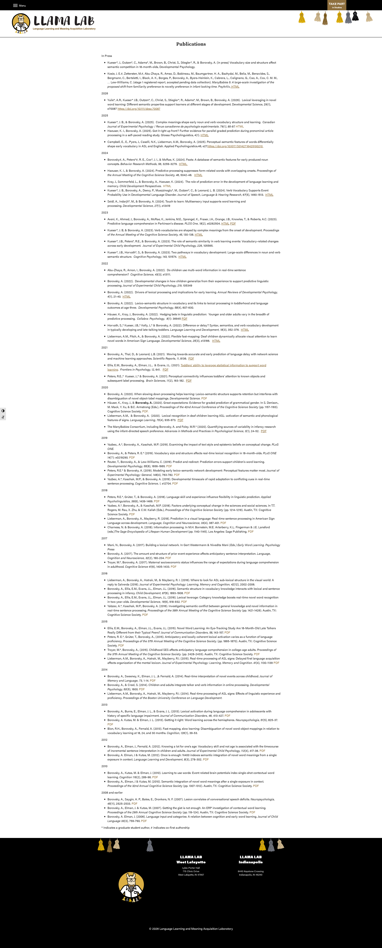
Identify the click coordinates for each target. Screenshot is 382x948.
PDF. (145, 411)
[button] (336, 5)
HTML (240, 126)
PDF (204, 398)
